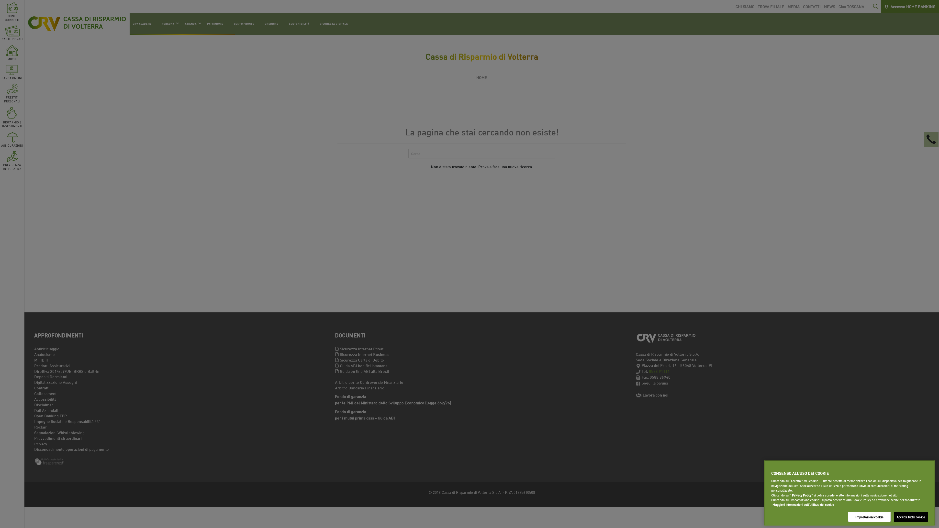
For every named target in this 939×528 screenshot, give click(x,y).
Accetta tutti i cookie (911, 517)
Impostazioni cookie (869, 517)
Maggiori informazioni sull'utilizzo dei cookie (803, 504)
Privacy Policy (801, 495)
